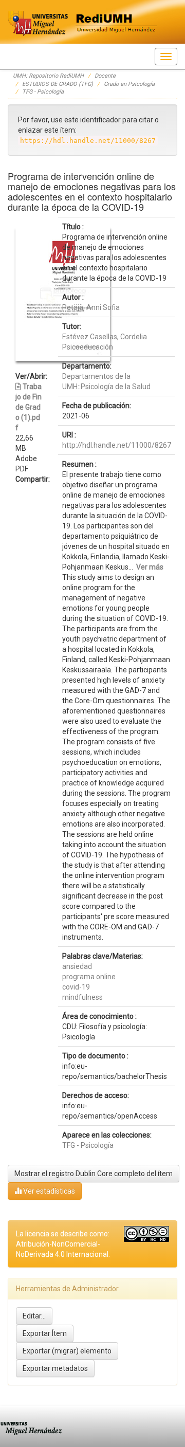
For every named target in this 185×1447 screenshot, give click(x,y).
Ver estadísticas (48, 1191)
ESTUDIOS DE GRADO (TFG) (57, 84)
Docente (105, 75)
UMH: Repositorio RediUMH (48, 75)
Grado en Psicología (129, 84)
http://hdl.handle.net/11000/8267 (116, 445)
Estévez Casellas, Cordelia (104, 337)
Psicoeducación (87, 347)
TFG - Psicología (43, 91)
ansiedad (77, 966)
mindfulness (82, 997)
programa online (89, 977)
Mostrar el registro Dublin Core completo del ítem (93, 1173)
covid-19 (76, 987)
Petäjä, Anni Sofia (91, 307)
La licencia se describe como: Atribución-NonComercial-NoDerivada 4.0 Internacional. (63, 1244)
